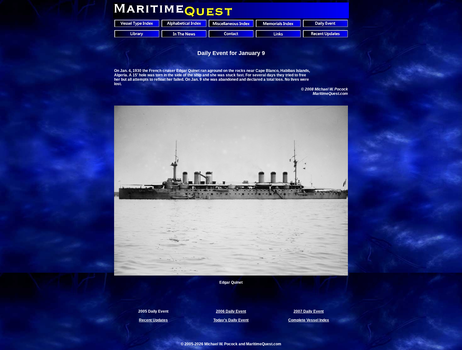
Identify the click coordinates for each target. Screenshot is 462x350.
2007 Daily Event (309, 311)
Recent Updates (153, 320)
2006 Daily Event (231, 311)
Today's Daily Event (231, 320)
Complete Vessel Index (308, 320)
